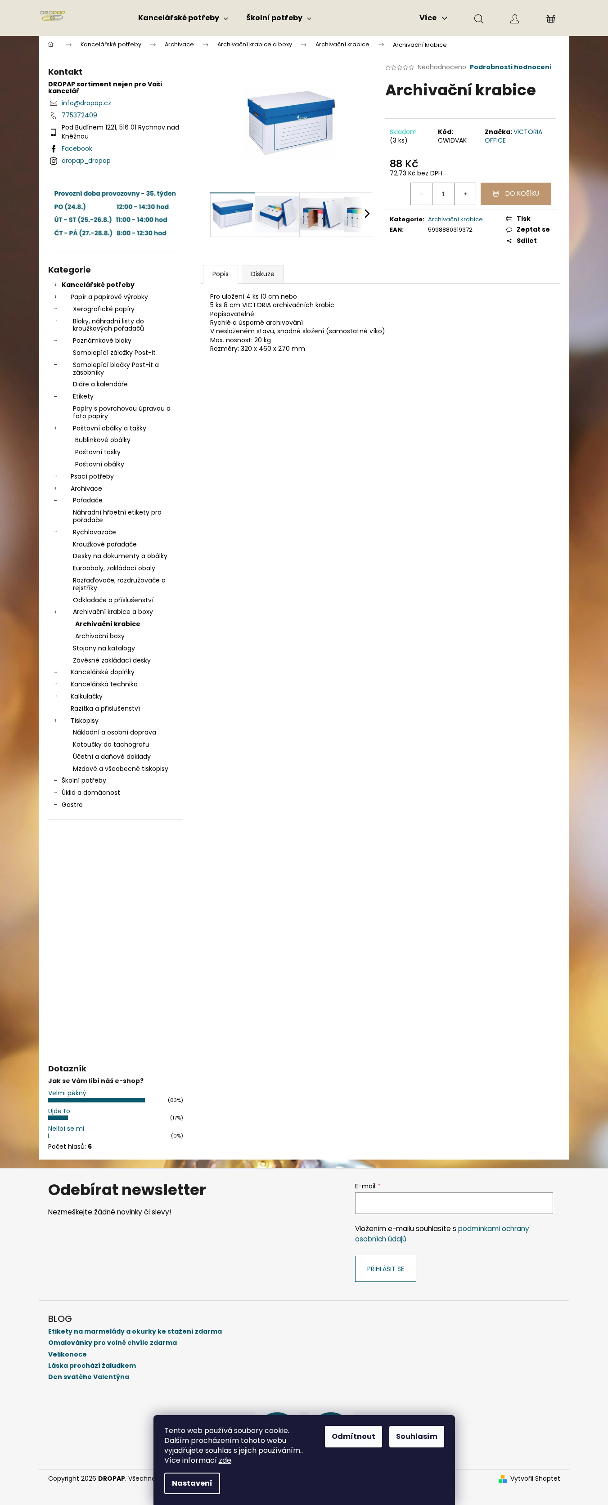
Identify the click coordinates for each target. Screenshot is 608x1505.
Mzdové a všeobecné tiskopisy (120, 768)
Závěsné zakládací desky (112, 660)
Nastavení (192, 1483)
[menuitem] (183, 18)
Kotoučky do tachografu (111, 744)
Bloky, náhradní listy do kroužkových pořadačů (108, 325)
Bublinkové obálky (103, 439)
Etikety (83, 396)
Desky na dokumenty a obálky (120, 555)
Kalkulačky (87, 696)
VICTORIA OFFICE (513, 136)
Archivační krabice (107, 623)
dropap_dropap (86, 160)
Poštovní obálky (99, 464)
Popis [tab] (220, 273)
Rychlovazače (94, 532)
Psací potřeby (92, 476)
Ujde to (59, 1110)
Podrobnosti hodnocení (511, 67)
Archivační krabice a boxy (113, 611)
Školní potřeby (84, 780)
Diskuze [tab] (263, 273)
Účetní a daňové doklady (112, 756)
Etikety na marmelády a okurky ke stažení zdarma (135, 1331)
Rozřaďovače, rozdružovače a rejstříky (119, 584)
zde (225, 1460)
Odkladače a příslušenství (113, 600)
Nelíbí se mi (66, 1128)
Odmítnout (353, 1436)
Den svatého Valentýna (88, 1377)
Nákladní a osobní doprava (114, 732)
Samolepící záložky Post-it (114, 352)
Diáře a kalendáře (100, 384)
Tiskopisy (85, 720)
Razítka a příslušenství (105, 708)
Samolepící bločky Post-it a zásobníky (116, 368)
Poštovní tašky (98, 452)
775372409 (79, 115)
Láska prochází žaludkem (92, 1365)
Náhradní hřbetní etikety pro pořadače (117, 516)
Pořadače (88, 500)
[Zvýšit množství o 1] (465, 194)
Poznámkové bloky (102, 340)
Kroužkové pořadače (105, 544)
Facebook (77, 148)
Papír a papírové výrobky (109, 296)
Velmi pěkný (67, 1092)
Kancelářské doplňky (103, 671)
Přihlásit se (385, 1268)
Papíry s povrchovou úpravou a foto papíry (122, 412)
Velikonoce (67, 1354)
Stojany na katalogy (104, 648)
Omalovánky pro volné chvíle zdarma (112, 1342)
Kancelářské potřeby (98, 284)
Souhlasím (416, 1436)
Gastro (72, 804)
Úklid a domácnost (91, 792)
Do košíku (522, 193)
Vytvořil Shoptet (535, 1478)
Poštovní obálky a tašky (109, 428)
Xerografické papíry (104, 309)
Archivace (86, 488)
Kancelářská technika (104, 684)
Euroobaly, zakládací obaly (114, 568)
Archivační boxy (100, 636)
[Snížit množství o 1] (421, 194)
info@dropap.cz (86, 103)
